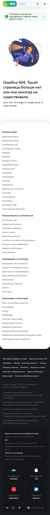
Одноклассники (13, 507)
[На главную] (10, 4)
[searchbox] (29, 4)
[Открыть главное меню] (44, 4)
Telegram (19, 507)
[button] (37, 4)
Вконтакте (7, 507)
